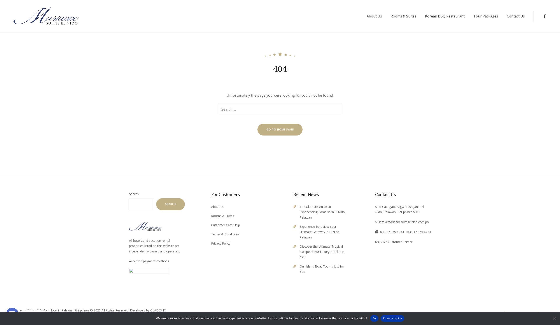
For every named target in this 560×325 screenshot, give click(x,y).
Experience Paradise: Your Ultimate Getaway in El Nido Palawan (319, 231)
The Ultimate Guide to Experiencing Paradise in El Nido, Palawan (323, 212)
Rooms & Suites (403, 16)
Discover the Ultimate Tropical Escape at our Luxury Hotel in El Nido (322, 251)
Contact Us (516, 16)
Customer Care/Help (225, 225)
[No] (554, 318)
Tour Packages (485, 16)
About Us (374, 16)
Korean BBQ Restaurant (445, 16)
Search (134, 194)
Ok (374, 318)
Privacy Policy (220, 243)
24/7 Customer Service (397, 242)
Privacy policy (392, 318)
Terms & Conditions (225, 234)
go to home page (280, 129)
